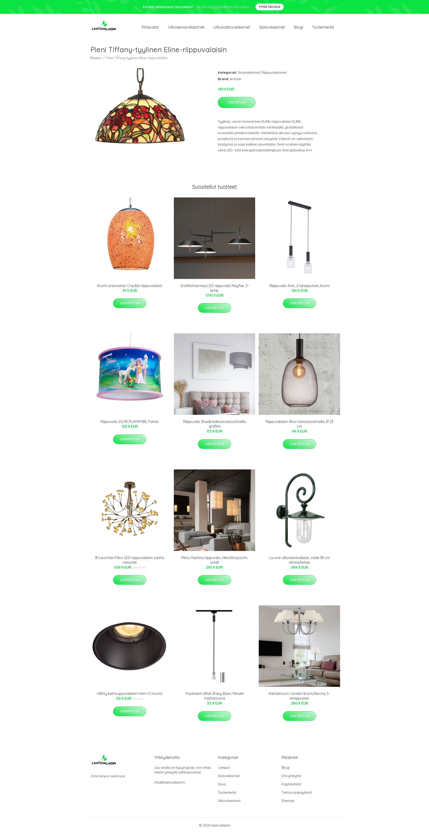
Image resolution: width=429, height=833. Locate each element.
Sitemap (288, 801)
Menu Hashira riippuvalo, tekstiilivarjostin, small (214, 560)
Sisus (222, 784)
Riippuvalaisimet (274, 72)
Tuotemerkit (323, 27)
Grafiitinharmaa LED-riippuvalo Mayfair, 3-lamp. (214, 288)
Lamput (223, 767)
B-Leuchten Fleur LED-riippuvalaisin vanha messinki (129, 560)
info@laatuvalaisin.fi (169, 782)
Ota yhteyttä (291, 776)
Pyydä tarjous (269, 7)
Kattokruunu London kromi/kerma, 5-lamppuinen (299, 695)
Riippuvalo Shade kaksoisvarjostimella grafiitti (214, 423)
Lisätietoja (236, 102)
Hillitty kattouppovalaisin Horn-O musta (129, 693)
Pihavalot (150, 27)
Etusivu (95, 58)
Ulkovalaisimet (229, 801)
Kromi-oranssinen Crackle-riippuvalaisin (129, 285)
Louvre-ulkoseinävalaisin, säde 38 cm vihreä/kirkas (299, 560)
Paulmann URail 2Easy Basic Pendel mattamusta (215, 695)
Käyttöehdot (291, 784)
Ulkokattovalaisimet (231, 27)
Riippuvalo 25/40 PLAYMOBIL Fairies (130, 421)
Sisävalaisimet (272, 27)
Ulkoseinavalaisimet (186, 27)
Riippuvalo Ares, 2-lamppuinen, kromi (299, 285)
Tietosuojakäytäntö (297, 792)
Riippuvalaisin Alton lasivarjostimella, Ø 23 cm (299, 423)
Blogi (298, 27)
